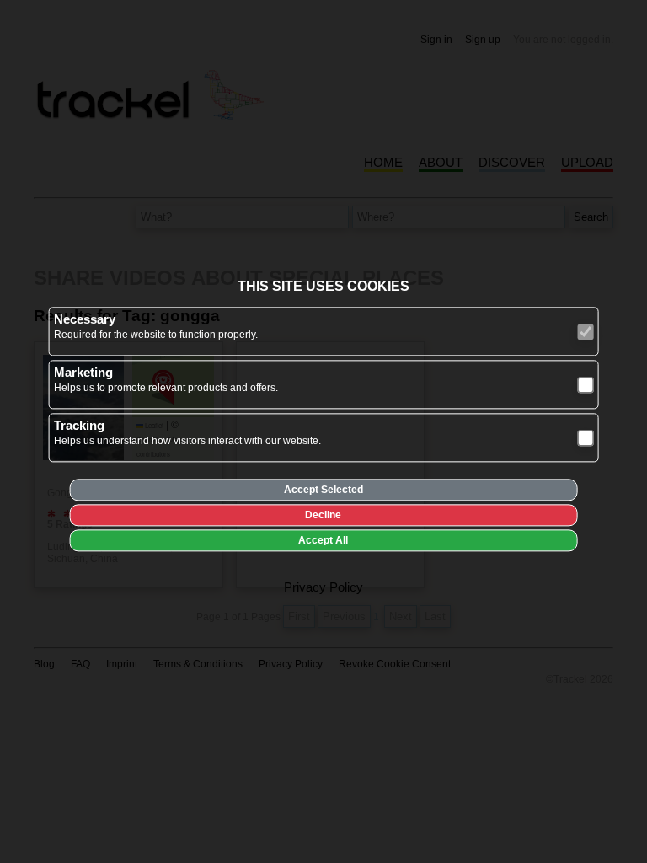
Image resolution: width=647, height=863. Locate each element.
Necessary (84, 320)
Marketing (83, 373)
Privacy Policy (323, 588)
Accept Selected (323, 490)
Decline (323, 516)
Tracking (79, 426)
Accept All (323, 541)
